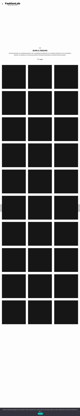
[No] (78, 412)
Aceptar (40, 413)
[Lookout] (1, 208)
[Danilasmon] (78, 208)
